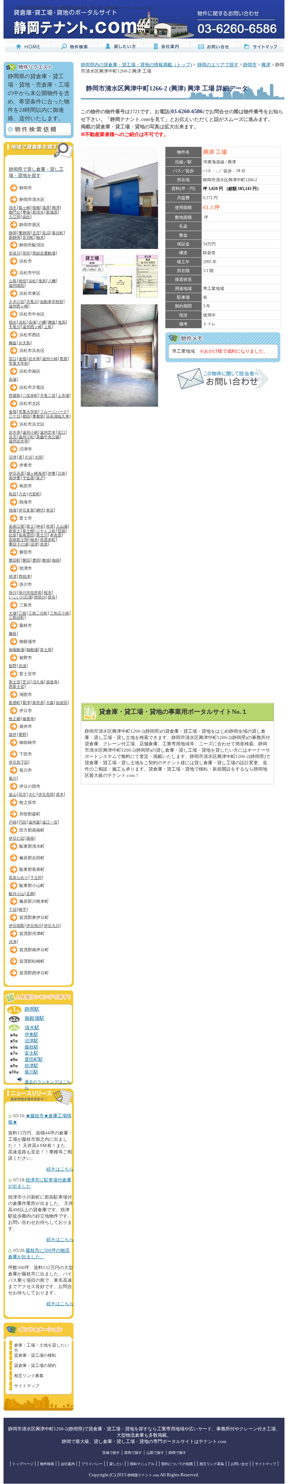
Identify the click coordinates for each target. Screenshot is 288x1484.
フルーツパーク (53, 411)
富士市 (25, 518)
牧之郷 (14, 719)
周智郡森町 (29, 814)
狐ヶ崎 (24, 207)
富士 (30, 526)
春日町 (58, 233)
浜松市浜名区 (32, 350)
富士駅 (31, 1053)
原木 (60, 794)
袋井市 (25, 726)
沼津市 (25, 449)
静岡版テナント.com (143, 1475)
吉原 (50, 526)
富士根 (28, 531)
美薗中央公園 (47, 437)
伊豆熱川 (34, 925)
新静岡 (14, 237)
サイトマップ (26, 1385)
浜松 (32, 281)
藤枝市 (25, 625)
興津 (56, 207)
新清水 (38, 212)
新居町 (14, 702)
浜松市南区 (29, 371)
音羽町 (28, 237)
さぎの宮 (16, 301)
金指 (22, 359)
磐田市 (25, 552)
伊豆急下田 (18, 762)
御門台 (14, 212)
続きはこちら (60, 1169)
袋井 (13, 734)
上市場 (63, 395)
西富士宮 (16, 686)
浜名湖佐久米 (57, 416)
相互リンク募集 (29, 1375)
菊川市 (25, 770)
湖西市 (25, 694)
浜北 (13, 437)
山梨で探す (155, 1453)
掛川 (13, 592)
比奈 (13, 535)
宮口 (13, 359)
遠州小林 (50, 359)
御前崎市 (27, 742)
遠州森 (34, 822)
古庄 (36, 233)
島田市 (25, 485)
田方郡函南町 (32, 830)
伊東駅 (31, 1034)
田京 (22, 794)
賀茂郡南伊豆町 (34, 949)
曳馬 (42, 281)
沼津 (13, 457)
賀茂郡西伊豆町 (34, 972)
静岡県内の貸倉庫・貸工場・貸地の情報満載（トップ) (136, 64)
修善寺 (28, 719)
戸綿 (13, 822)
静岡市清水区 (32, 199)
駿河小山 (16, 894)
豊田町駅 (34, 1059)
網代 (40, 510)
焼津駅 (31, 1065)
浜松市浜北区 (32, 424)
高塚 (32, 322)
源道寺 (52, 682)
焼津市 (25, 568)
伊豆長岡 (46, 794)
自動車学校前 (51, 301)
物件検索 (47, 1464)
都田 (26, 416)
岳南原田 (26, 535)
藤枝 (13, 633)
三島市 (25, 605)
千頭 (13, 909)
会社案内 (68, 1464)
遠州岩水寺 (18, 441)
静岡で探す (177, 1453)
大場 (13, 613)
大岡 (38, 457)
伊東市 (25, 465)
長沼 (46, 233)
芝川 (26, 682)
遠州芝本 (47, 432)
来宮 (50, 510)
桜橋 (36, 207)
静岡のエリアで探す (217, 64)
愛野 (22, 734)
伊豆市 (25, 710)
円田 (22, 822)
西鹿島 (14, 395)
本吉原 (55, 535)
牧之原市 (27, 802)
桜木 (48, 592)
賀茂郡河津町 (32, 933)
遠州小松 (26, 437)
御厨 (56, 560)
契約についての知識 (177, 1464)
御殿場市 (27, 641)
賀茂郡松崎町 (32, 961)
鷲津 (26, 702)
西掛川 (40, 597)
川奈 (61, 473)
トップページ (22, 1464)
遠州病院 (16, 285)
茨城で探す (111, 1453)
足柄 (30, 894)
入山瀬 (61, 526)
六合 (22, 494)
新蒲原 (52, 212)
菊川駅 (31, 1072)
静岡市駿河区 (32, 245)
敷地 (46, 560)
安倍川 (14, 253)
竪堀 (61, 531)
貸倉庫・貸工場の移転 (35, 1355)
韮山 (13, 794)
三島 (22, 613)
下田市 (25, 754)
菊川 (13, 778)
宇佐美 (28, 478)
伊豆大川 (51, 925)
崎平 (22, 909)
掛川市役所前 (30, 592)
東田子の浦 (18, 544)
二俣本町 (30, 395)
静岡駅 (32, 1009)
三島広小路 (59, 613)
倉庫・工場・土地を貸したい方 (41, 1346)
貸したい (116, 1464)
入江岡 (14, 217)
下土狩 (36, 877)
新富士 (14, 531)
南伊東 (14, 478)
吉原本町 (47, 539)
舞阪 (52, 322)
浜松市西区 (29, 334)
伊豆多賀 (26, 510)
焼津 (13, 576)
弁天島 (24, 343)
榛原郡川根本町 (34, 901)
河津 (13, 942)
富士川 (42, 535)
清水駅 (32, 1027)
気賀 (63, 359)
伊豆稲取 (16, 925)
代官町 (34, 494)
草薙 (26, 212)
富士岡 (46, 650)
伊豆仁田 (16, 838)
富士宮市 (27, 673)
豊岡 (36, 560)
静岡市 (25, 187)
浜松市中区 (29, 272)
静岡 (13, 233)
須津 (34, 544)
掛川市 (25, 584)
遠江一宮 (50, 822)
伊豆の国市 (29, 786)
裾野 (13, 666)
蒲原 (46, 207)
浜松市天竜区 (32, 387)
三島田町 (16, 617)
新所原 (38, 702)
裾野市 (25, 657)
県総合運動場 (43, 253)
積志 (13, 322)
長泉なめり (18, 877)
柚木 (40, 237)
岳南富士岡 (18, 539)
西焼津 (24, 576)
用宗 (26, 253)
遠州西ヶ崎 (18, 306)
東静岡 (24, 233)
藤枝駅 (31, 1047)
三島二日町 (38, 613)
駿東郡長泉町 (32, 869)
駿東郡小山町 (32, 885)
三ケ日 (14, 416)
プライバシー (92, 1464)
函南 (30, 838)
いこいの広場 (20, 597)
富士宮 (14, 682)
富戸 (40, 478)
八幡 (52, 281)
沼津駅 (31, 1040)
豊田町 (14, 560)
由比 (26, 217)
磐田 (26, 560)
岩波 (22, 666)
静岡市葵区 (29, 224)
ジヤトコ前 (45, 531)
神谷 (40, 526)
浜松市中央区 (32, 314)
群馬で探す (133, 1453)
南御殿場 (16, 650)
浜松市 (25, 261)
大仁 (32, 794)
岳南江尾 (16, 526)
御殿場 (32, 650)
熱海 (13, 510)
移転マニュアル (142, 1464)
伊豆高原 (16, 473)
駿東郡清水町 (32, 846)
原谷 (51, 597)
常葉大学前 (18, 363)
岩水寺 (34, 359)
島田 (13, 494)
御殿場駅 (34, 1018)
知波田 (61, 702)
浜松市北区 (29, 403)
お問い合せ (239, 1464)
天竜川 (32, 301)
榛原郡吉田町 (32, 857)
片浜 (28, 457)
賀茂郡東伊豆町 (34, 917)
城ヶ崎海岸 (36, 473)
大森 (50, 702)
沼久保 (38, 682)
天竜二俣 (47, 395)
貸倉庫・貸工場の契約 (35, 1365)
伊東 (51, 473)
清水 (13, 207)
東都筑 (38, 416)
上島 (13, 281)
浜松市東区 (29, 293)
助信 (22, 281)
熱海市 (25, 502)
